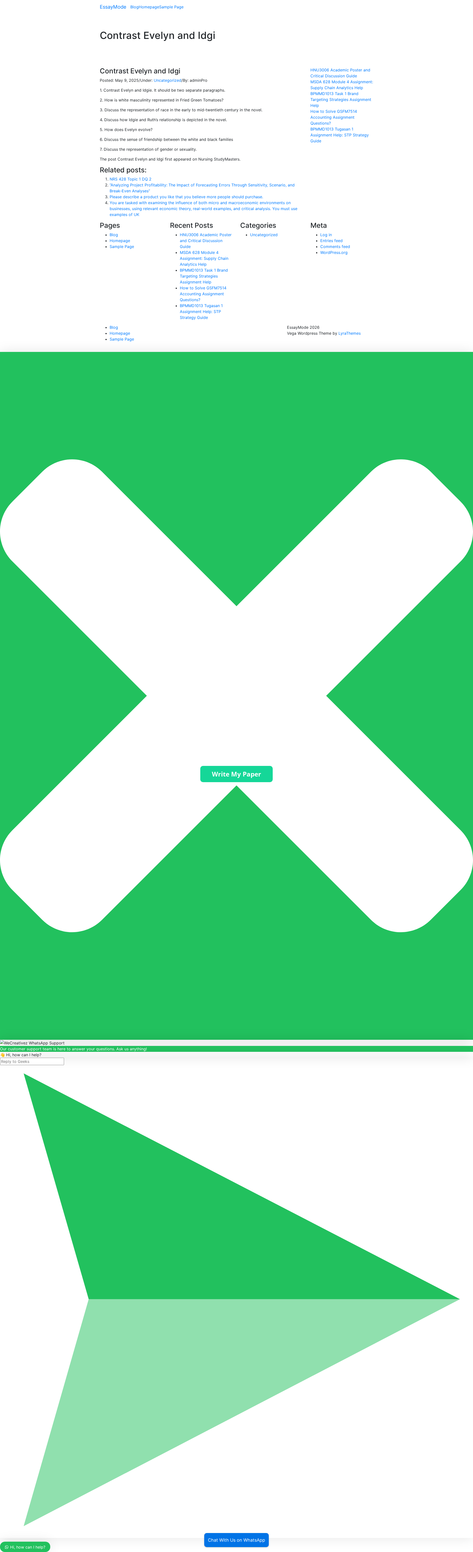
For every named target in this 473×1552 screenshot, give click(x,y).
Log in (326, 234)
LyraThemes (349, 333)
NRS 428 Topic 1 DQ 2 (131, 179)
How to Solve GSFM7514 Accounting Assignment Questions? (333, 117)
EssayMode (113, 7)
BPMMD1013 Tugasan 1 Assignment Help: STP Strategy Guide (339, 135)
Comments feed (335, 246)
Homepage (149, 6)
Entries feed (331, 240)
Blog (134, 6)
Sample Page (171, 6)
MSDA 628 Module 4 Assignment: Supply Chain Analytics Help (204, 258)
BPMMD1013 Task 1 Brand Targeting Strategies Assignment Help (340, 99)
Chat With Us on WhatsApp (236, 1540)
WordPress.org (334, 252)
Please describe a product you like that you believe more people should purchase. (186, 196)
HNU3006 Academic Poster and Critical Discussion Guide (206, 240)
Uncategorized (167, 80)
